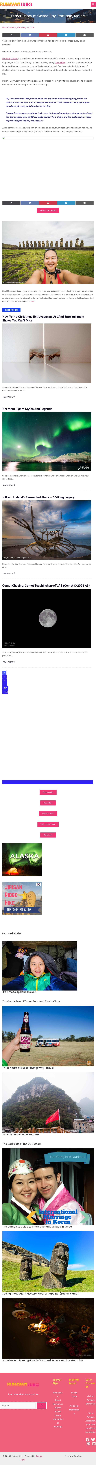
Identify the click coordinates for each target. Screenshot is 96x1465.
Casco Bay (60, 62)
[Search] (41, 1405)
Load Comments (48, 210)
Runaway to (23, 27)
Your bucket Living (48, 824)
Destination (48, 835)
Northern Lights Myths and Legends (27, 409)
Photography (48, 792)
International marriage (58, 1423)
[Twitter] (93, 1440)
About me (34, 1394)
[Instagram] (88, 1444)
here (32, 301)
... (4, 684)
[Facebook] (88, 1440)
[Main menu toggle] (93, 4)
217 (5, 688)
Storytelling (48, 803)
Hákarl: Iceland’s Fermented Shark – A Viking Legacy (38, 497)
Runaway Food (48, 814)
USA (32, 27)
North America (9, 27)
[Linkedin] (94, 1444)
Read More (8, 397)
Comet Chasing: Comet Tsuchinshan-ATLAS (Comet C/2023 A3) (46, 585)
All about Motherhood (74, 1410)
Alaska (58, 1407)
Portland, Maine (10, 58)
